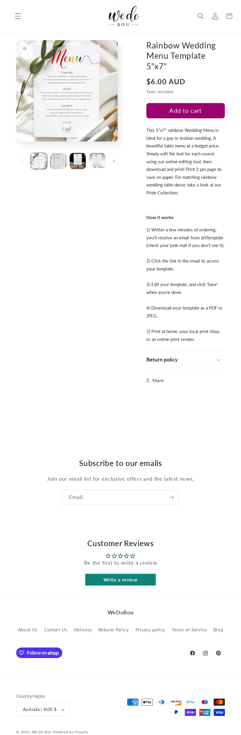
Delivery (83, 629)
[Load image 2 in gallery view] (58, 161)
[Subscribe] (171, 497)
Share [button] (158, 380)
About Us (28, 629)
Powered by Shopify (70, 732)
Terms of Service (189, 629)
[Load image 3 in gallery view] (78, 161)
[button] (13, 16)
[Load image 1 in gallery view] (39, 161)
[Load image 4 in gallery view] (97, 161)
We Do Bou (42, 732)
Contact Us (56, 629)
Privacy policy (150, 629)
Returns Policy (113, 629)
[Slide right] (114, 161)
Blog (218, 629)
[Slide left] (22, 161)
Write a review (120, 579)
